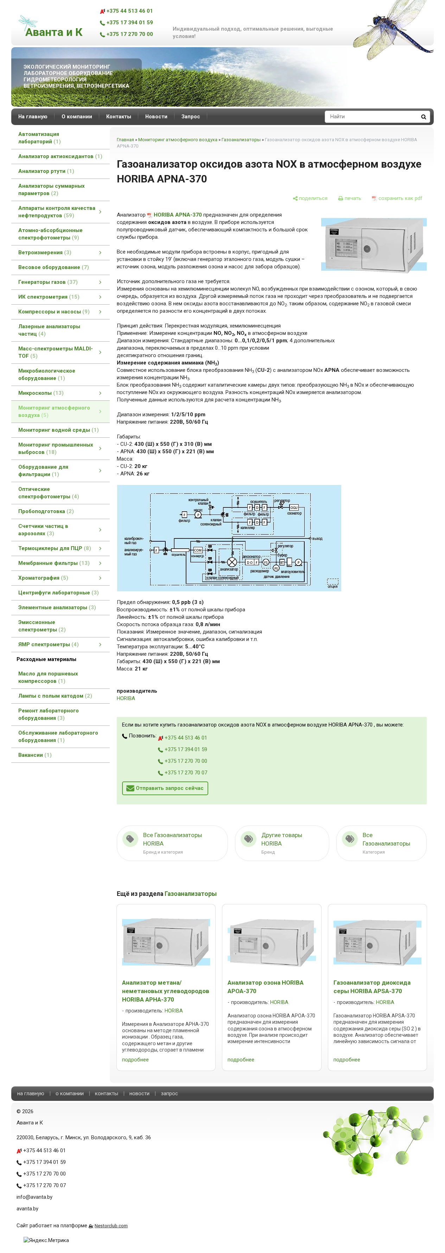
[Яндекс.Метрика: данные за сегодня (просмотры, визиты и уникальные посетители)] (46, 1240)
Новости (156, 116)
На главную (32, 116)
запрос (169, 1093)
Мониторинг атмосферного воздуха (177, 139)
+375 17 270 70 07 (185, 772)
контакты (106, 1093)
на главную (30, 1093)
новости (139, 1093)
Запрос (191, 116)
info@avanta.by (34, 1197)
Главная (125, 139)
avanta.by (27, 1208)
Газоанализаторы (241, 139)
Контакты (118, 116)
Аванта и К (53, 32)
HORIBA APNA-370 (178, 215)
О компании (77, 116)
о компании (70, 1093)
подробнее (135, 1059)
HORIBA (126, 698)
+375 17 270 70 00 (129, 34)
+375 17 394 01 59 (129, 22)
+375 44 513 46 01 (129, 11)
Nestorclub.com (111, 1225)
